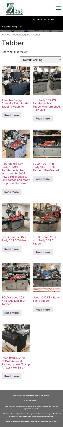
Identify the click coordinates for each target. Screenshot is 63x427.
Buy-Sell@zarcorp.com (12, 26)
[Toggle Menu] (58, 8)
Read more (11, 115)
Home (5, 34)
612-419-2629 (47, 19)
